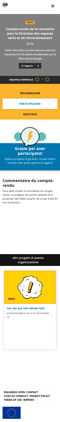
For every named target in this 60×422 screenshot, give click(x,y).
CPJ (31, 43)
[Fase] (37, 79)
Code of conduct (16, 396)
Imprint (28, 400)
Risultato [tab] (30, 114)
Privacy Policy (40, 396)
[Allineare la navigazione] (52, 6)
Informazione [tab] (30, 93)
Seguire (28, 65)
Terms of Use (13, 400)
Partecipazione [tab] (30, 104)
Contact (32, 392)
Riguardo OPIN (14, 392)
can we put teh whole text (26, 308)
